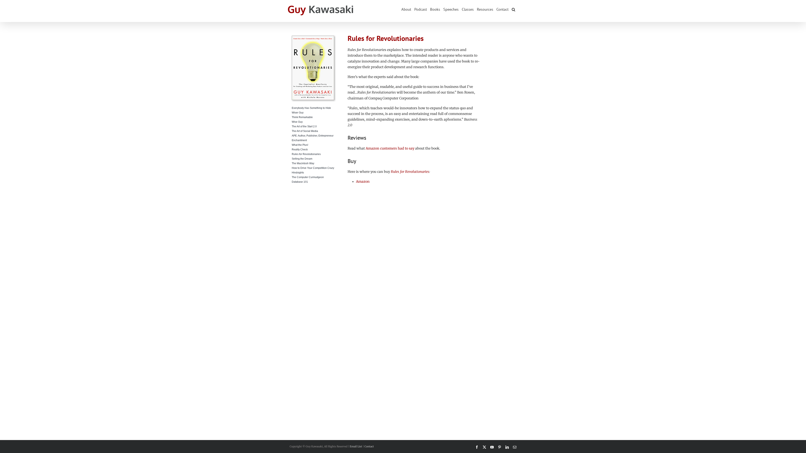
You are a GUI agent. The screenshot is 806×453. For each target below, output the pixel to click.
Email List (356, 446)
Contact (369, 446)
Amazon (363, 181)
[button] (513, 9)
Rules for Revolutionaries (410, 171)
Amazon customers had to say (390, 148)
